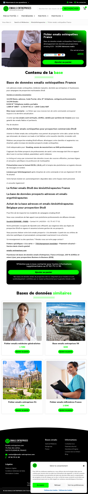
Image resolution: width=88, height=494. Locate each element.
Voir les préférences (76, 485)
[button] (84, 466)
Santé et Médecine (21, 22)
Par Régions (27, 16)
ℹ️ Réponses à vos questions (15, 2)
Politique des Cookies (51, 490)
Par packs (56, 16)
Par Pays (42, 16)
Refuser (58, 485)
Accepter (40, 485)
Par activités (9, 16)
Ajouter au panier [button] (22, 352)
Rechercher (71, 8)
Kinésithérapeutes (38, 22)
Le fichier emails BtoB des (38, 188)
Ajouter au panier (63, 62)
